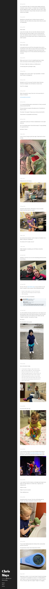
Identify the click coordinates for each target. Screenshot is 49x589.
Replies (3, 582)
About (3, 584)
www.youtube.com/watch (25, 97)
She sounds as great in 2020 (36, 453)
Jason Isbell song (30, 286)
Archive (3, 586)
